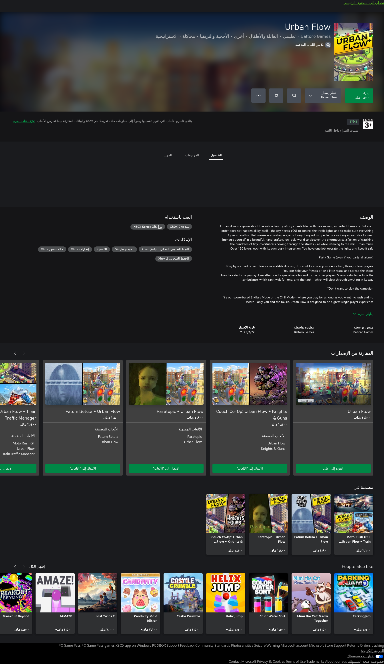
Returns (353, 645)
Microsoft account (294, 645)
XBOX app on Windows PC (136, 645)
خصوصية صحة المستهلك (366, 661)
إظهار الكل (37, 566)
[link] (353, 524)
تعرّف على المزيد (24, 121)
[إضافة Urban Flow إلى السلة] (276, 95)
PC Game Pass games (98, 645)
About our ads (336, 661)
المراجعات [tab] (192, 155)
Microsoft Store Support (327, 645)
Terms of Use (296, 661)
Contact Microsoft (242, 661)
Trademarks (315, 661)
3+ (355, 121)
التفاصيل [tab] (216, 155)
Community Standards (212, 645)
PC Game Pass (70, 645)
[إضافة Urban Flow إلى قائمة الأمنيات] (294, 95)
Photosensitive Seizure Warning (255, 645)
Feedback (187, 645)
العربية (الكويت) (372, 650)
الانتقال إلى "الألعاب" (250, 468)
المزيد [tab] (168, 155)
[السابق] (24, 353)
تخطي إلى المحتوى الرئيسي (364, 2)
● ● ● (258, 95)
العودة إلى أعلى (333, 468)
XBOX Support (168, 645)
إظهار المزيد (365, 314)
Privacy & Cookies (271, 661)
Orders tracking (372, 645)
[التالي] (15, 353)
